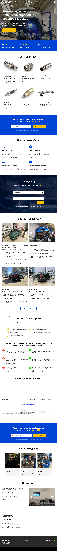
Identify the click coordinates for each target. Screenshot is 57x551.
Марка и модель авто (18, 196)
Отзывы (36, 1)
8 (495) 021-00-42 (47, 2)
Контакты (30, 2)
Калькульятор (21, 1)
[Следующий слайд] (54, 464)
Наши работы (29, 1)
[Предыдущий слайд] (2, 464)
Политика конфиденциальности (28, 542)
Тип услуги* (15, 190)
